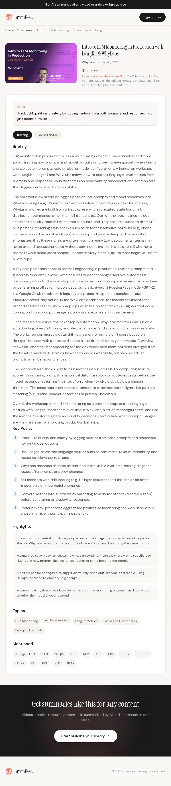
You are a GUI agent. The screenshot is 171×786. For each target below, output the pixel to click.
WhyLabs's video (108, 76)
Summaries (24, 30)
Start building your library (83, 736)
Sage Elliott (26, 654)
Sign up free (117, 4)
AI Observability (56, 620)
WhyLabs (89, 62)
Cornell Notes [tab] (48, 135)
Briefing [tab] (22, 135)
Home (9, 30)
